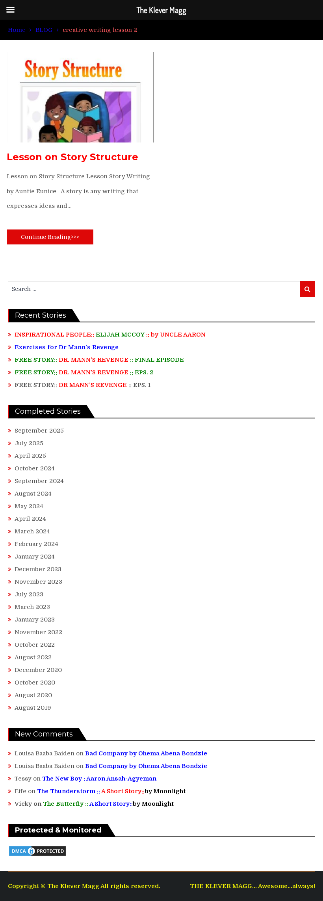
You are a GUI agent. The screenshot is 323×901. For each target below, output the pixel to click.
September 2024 (39, 481)
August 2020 (33, 695)
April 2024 (30, 518)
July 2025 (29, 443)
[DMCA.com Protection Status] (37, 854)
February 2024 (36, 544)
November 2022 (38, 632)
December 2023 (38, 569)
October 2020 (35, 682)
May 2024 (29, 506)
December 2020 (38, 669)
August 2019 (33, 707)
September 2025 (39, 430)
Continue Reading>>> (50, 237)
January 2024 (35, 556)
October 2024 (35, 468)
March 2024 (32, 531)
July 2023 (29, 594)
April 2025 (30, 455)
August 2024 (33, 493)
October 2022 (35, 644)
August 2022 (33, 657)
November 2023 (38, 581)
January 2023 (35, 619)
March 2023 (32, 607)
